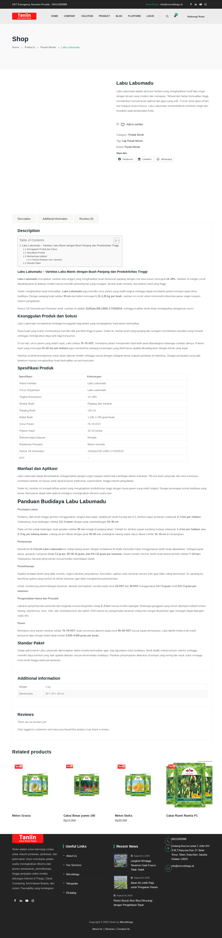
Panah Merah (132, 146)
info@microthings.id (182, 865)
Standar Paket (34, 263)
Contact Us (123, 929)
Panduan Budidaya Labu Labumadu (47, 260)
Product (104, 16)
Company (69, 16)
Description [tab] (24, 218)
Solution (87, 16)
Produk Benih (136, 134)
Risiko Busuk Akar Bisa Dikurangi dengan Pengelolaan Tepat (133, 902)
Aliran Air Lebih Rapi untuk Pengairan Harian (144, 885)
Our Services (74, 865)
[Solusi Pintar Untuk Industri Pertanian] (24, 16)
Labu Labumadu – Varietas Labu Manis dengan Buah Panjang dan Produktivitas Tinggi (70, 245)
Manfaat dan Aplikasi (37, 256)
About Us (71, 855)
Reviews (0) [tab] (86, 218)
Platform (134, 16)
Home (54, 16)
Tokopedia (72, 883)
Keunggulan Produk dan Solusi (42, 249)
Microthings (73, 874)
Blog (119, 16)
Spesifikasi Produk (36, 253)
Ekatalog (71, 892)
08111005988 (178, 838)
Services (110, 929)
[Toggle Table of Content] (115, 241)
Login (150, 16)
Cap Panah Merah (132, 140)
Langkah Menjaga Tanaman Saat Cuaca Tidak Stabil (143, 865)
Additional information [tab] (55, 218)
